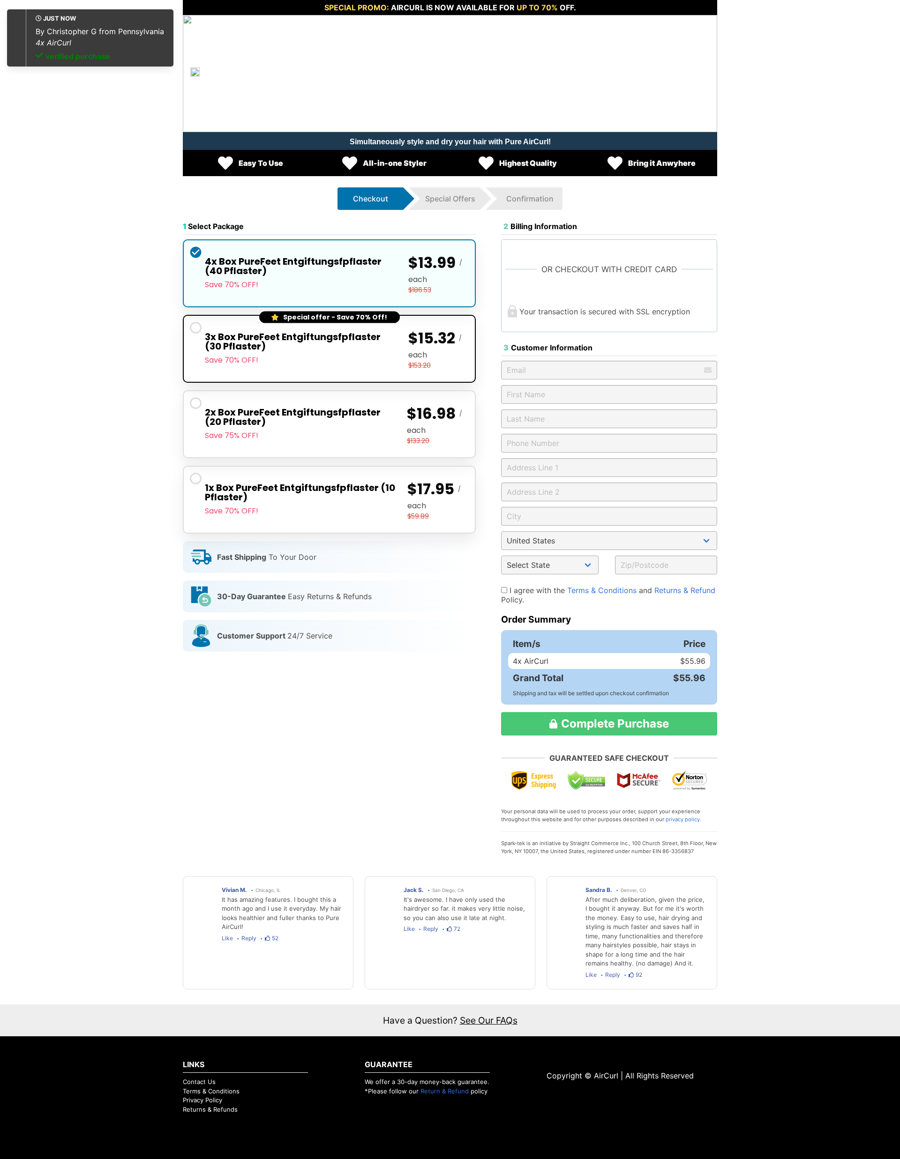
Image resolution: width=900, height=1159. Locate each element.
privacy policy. (683, 819)
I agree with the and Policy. (608, 595)
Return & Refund (444, 1091)
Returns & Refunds (210, 1109)
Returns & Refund (684, 590)
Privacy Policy (202, 1100)
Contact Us (199, 1081)
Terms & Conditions (602, 590)
